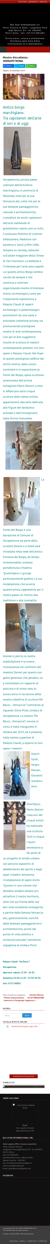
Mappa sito (43, 1241)
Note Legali (14, 1241)
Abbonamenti (33, 2)
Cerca (27, 1015)
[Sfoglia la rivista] (23, 1049)
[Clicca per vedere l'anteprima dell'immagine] (23, 87)
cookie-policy (32, 1241)
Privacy (22, 1241)
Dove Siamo (22, 2)
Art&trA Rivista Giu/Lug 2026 (23, 1076)
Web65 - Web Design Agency (24, 1234)
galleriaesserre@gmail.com (19, 1168)
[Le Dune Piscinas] (12, 1086)
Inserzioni (43, 2)
